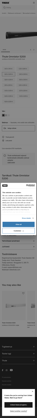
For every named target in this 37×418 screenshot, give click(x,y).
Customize (17, 231)
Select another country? (18, 411)
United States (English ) (18, 405)
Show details (26, 218)
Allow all (19, 224)
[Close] (32, 391)
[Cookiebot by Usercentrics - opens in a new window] (26, 185)
